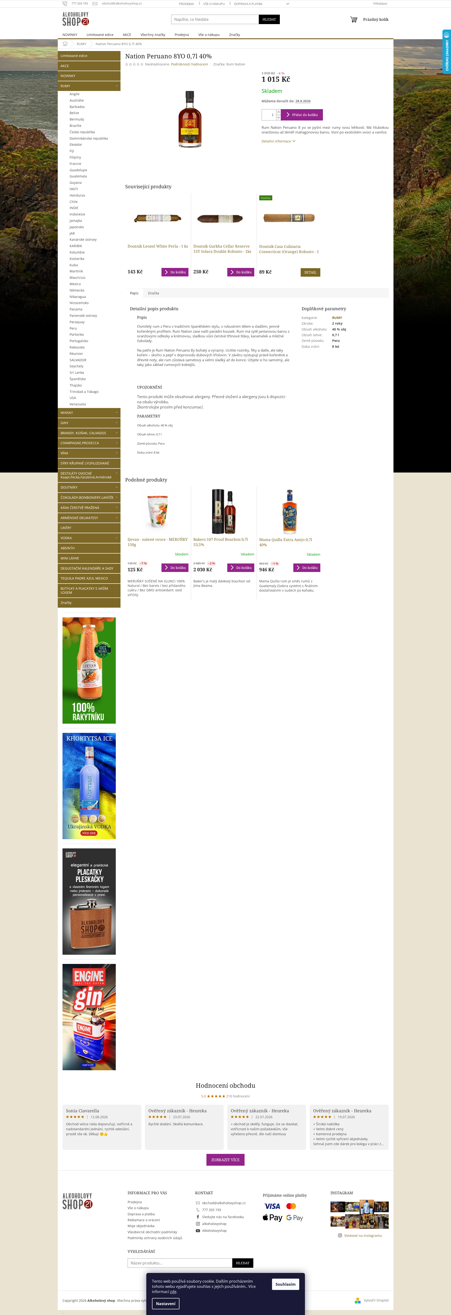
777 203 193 (211, 1210)
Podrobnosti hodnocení (189, 64)
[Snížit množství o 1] (278, 117)
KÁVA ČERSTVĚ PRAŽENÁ (80, 507)
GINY (64, 423)
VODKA (66, 538)
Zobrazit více (225, 1159)
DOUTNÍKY (69, 487)
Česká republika (82, 132)
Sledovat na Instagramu (363, 1235)
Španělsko (78, 379)
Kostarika (77, 258)
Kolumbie (77, 252)
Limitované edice (74, 55)
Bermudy (77, 119)
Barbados (77, 106)
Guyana (76, 182)
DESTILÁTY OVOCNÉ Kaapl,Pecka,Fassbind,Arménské (86, 475)
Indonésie (77, 214)
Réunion (76, 353)
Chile (74, 201)
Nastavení (165, 1303)
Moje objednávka (141, 1226)
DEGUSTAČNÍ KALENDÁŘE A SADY (87, 568)
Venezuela (78, 404)
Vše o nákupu (214, 4)
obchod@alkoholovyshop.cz (224, 1203)
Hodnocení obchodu (225, 1085)
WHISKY (67, 412)
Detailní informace (276, 141)
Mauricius (77, 277)
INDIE (74, 208)
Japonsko (77, 227)
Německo (77, 290)
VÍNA (64, 453)
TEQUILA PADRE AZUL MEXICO (84, 578)
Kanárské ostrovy (83, 239)
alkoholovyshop (214, 1223)
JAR (72, 233)
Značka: (229, 64)
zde (173, 1291)
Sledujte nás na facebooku (223, 1217)
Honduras (77, 195)
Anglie (75, 94)
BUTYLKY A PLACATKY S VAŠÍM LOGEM (84, 590)
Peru (73, 328)
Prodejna (186, 4)
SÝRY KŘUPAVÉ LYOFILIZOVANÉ (85, 463)
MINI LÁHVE (70, 558)
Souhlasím (286, 1284)
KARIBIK (76, 246)
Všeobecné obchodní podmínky (152, 1232)
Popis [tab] (134, 293)
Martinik (76, 271)
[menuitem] (70, 35)
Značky (66, 602)
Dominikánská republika (89, 138)
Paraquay (77, 322)
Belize (74, 113)
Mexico (75, 284)
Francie (75, 163)
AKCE (65, 66)
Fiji (72, 151)
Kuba (74, 265)
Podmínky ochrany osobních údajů (155, 1238)
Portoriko (77, 334)
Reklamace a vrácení (144, 1220)
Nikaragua (78, 296)
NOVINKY (68, 75)
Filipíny (75, 157)
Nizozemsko (79, 303)
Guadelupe (78, 170)
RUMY (65, 86)
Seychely (76, 366)
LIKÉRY (66, 527)
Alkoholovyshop (214, 1230)
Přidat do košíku (305, 114)
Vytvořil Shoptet (376, 1300)
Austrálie (77, 100)
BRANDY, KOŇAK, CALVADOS (83, 433)
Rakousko (77, 347)
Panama (76, 309)
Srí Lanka (77, 372)
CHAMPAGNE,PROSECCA (80, 443)
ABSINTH (68, 548)
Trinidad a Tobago (84, 391)
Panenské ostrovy (83, 315)
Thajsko (76, 385)
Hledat (269, 19)
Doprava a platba (248, 4)
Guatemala (78, 176)
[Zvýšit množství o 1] (278, 112)
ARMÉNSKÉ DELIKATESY (79, 518)
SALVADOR (78, 360)
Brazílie (75, 125)
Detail (310, 272)
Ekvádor (76, 144)
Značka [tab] (153, 293)
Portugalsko (79, 341)
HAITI (74, 189)
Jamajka (76, 220)
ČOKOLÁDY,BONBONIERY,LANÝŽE (87, 497)
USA (73, 397)
